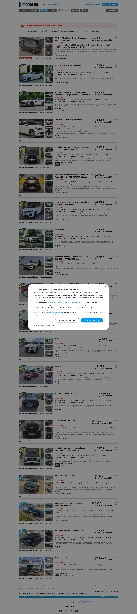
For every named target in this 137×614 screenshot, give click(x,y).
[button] (45, 325)
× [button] (105, 286)
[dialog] (68, 307)
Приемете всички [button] (92, 320)
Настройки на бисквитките (44, 315)
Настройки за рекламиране (53, 312)
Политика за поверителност (65, 315)
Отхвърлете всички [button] (67, 320)
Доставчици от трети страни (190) (65, 302)
